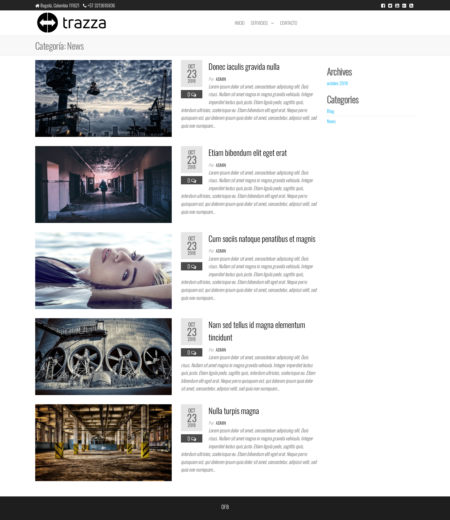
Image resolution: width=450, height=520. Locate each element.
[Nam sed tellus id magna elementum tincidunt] (103, 356)
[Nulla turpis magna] (103, 442)
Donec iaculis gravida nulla (243, 66)
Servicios (259, 22)
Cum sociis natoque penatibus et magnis (261, 238)
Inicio (240, 22)
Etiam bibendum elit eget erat (247, 152)
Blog (330, 110)
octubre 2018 (337, 83)
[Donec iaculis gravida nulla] (103, 97)
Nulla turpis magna (233, 410)
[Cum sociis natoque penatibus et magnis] (103, 269)
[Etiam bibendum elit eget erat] (103, 183)
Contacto (288, 22)
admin (221, 79)
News (331, 121)
